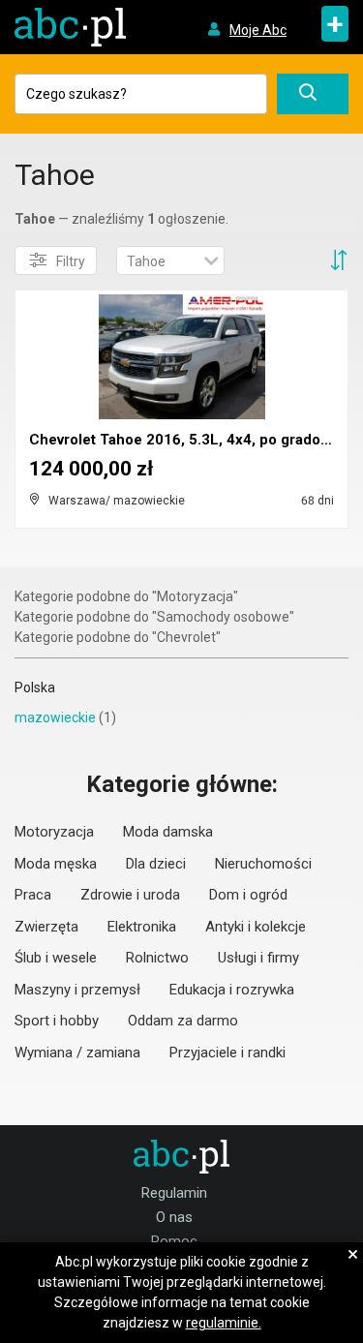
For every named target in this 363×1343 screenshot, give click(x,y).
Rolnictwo (157, 957)
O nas (174, 1217)
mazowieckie (55, 717)
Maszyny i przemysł (77, 989)
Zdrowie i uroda (130, 894)
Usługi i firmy (258, 957)
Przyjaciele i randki (227, 1052)
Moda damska (168, 831)
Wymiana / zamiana (77, 1052)
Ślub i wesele (56, 957)
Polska (35, 687)
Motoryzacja (54, 831)
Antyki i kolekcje (255, 926)
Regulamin (174, 1193)
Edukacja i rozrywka (231, 989)
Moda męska (56, 863)
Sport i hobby (57, 1020)
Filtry (70, 261)
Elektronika (141, 926)
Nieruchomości (263, 863)
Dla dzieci (156, 863)
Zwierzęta (46, 926)
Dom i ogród (248, 894)
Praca (33, 894)
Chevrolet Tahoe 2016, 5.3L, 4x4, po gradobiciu (191, 439)
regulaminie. (223, 1322)
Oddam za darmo (183, 1020)
